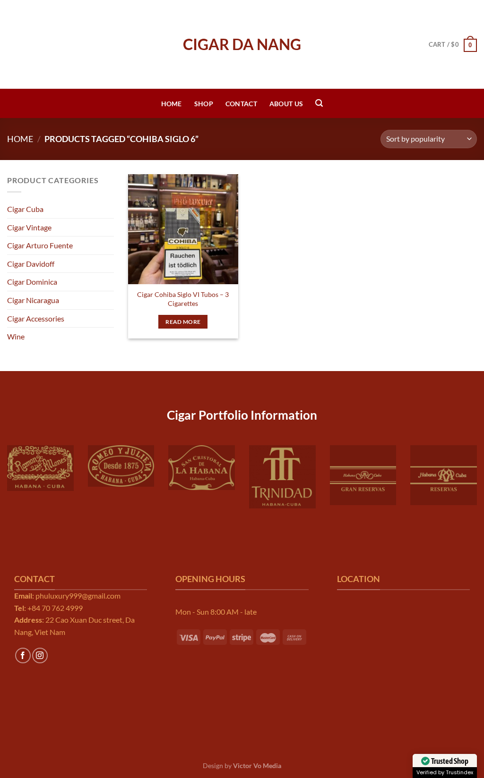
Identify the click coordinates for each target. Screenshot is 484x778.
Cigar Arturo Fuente (40, 245)
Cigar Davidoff (30, 263)
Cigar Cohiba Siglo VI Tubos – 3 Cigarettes (183, 298)
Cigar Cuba (25, 208)
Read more (182, 322)
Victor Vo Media (257, 765)
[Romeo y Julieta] (121, 466)
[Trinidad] (282, 476)
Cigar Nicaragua (33, 300)
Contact (241, 104)
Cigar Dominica (32, 281)
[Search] (319, 103)
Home (171, 104)
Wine (16, 336)
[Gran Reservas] (363, 475)
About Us (286, 104)
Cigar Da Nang (242, 44)
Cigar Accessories (35, 318)
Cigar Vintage (29, 227)
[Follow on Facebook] (23, 655)
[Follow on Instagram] (40, 655)
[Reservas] (443, 475)
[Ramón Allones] (40, 468)
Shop (203, 104)
